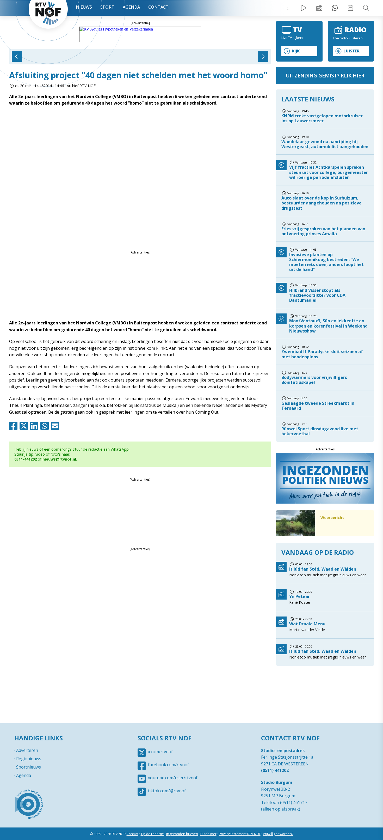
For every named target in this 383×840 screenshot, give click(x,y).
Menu (288, 8)
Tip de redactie (152, 833)
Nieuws (84, 7)
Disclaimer (208, 833)
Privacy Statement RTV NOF (240, 833)
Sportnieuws (28, 767)
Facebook (14, 426)
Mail (56, 426)
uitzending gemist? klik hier (325, 75)
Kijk (296, 51)
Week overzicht (350, 8)
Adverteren (27, 750)
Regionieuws (28, 759)
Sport (107, 7)
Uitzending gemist (319, 8)
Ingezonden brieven (182, 833)
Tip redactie (335, 8)
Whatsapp (45, 426)
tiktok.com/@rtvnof (167, 791)
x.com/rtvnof (160, 751)
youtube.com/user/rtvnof (172, 778)
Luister (351, 51)
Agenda (131, 7)
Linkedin (35, 426)
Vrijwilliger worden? (278, 833)
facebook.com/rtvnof (168, 765)
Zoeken (366, 8)
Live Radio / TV (303, 8)
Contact (158, 7)
